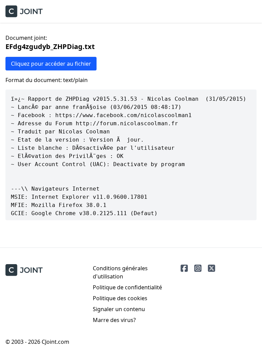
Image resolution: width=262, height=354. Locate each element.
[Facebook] (184, 268)
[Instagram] (198, 268)
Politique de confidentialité (127, 287)
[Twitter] (211, 268)
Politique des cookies (120, 298)
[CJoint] (24, 270)
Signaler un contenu (119, 309)
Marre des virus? (114, 320)
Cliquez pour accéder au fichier (51, 63)
